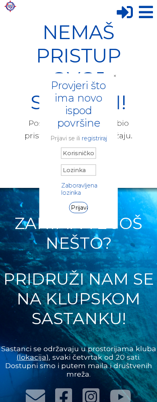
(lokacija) (33, 357)
